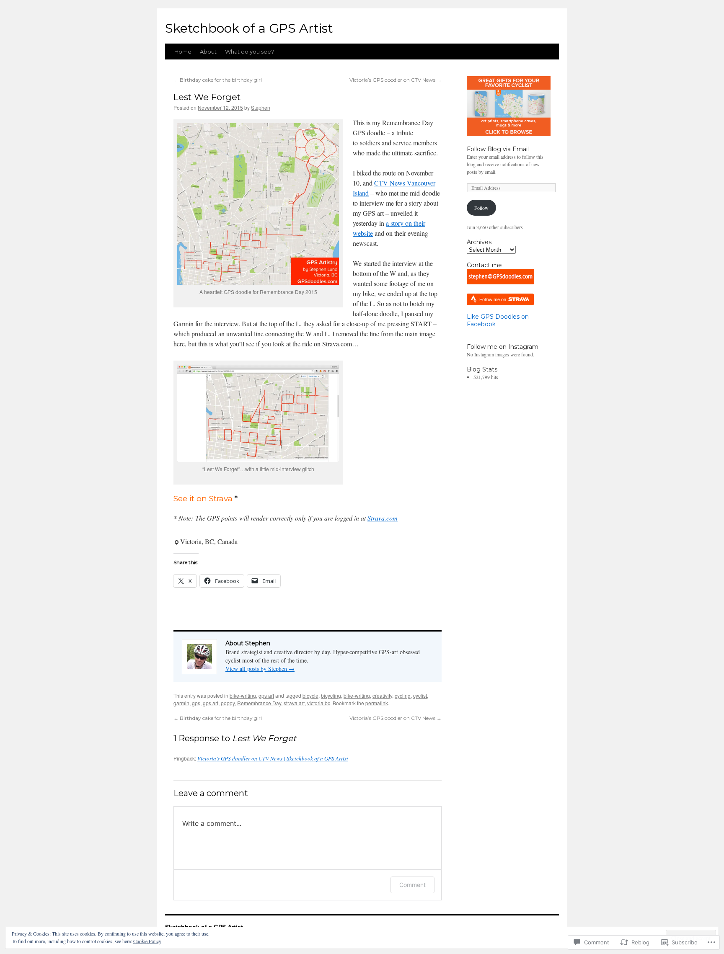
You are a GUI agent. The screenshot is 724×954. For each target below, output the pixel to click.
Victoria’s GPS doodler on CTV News (395, 80)
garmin (181, 702)
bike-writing (243, 695)
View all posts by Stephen (260, 669)
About (208, 51)
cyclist (420, 695)
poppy (228, 702)
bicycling (331, 695)
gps (196, 702)
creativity (382, 695)
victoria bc (318, 702)
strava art (294, 702)
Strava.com (382, 517)
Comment (412, 884)
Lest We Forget (206, 97)
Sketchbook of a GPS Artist (249, 28)
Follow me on (493, 299)
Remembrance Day (259, 702)
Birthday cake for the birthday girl (217, 80)
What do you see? (249, 51)
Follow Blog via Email (498, 149)
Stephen (260, 107)
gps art (266, 695)
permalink (376, 702)
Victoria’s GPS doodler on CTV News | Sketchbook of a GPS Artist (272, 758)
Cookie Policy (147, 941)
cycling (403, 695)
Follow (481, 207)
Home (182, 51)
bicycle (310, 695)
